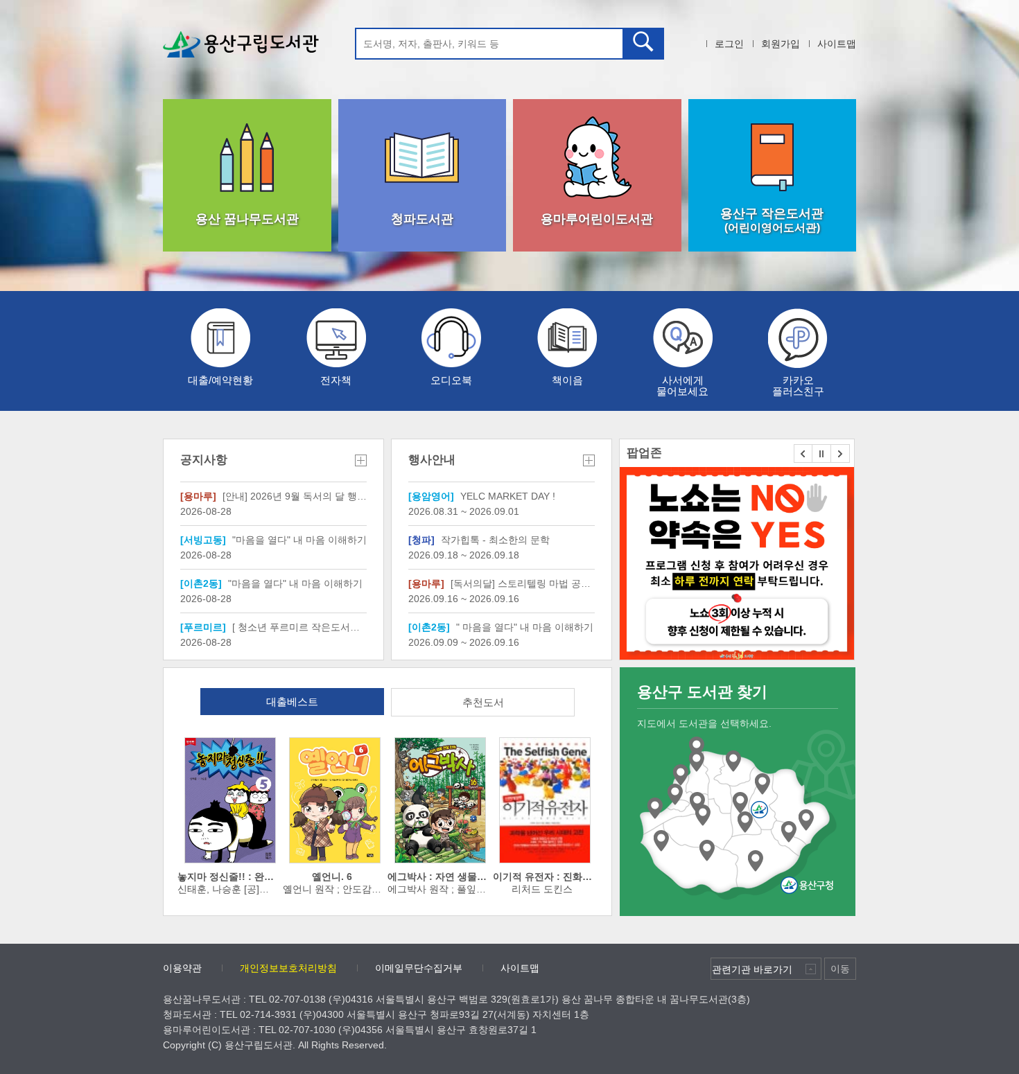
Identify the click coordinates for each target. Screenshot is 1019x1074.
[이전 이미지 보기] (803, 453)
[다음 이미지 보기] (840, 453)
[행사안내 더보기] (589, 460)
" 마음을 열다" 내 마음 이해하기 (500, 627)
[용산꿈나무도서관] (697, 803)
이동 (840, 968)
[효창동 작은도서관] (680, 775)
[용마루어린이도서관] (675, 795)
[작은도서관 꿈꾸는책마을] (788, 832)
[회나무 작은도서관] (762, 784)
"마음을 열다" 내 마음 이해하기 (273, 539)
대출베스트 (292, 701)
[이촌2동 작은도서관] (661, 841)
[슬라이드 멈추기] (821, 453)
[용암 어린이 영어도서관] (745, 822)
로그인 (729, 43)
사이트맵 (836, 43)
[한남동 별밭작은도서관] (806, 820)
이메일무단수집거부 (418, 968)
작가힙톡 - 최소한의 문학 (479, 539)
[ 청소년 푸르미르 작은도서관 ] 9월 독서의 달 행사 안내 (273, 627)
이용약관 (182, 968)
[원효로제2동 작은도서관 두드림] (655, 809)
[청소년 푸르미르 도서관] (707, 851)
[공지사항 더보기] (361, 460)
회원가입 (780, 43)
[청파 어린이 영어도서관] (696, 761)
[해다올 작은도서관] (740, 803)
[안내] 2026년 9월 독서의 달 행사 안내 (273, 496)
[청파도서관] (696, 748)
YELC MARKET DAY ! (481, 496)
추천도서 (483, 702)
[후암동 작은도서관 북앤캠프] (733, 761)
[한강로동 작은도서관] (703, 815)
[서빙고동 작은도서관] (755, 861)
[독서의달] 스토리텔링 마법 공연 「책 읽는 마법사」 (501, 583)
